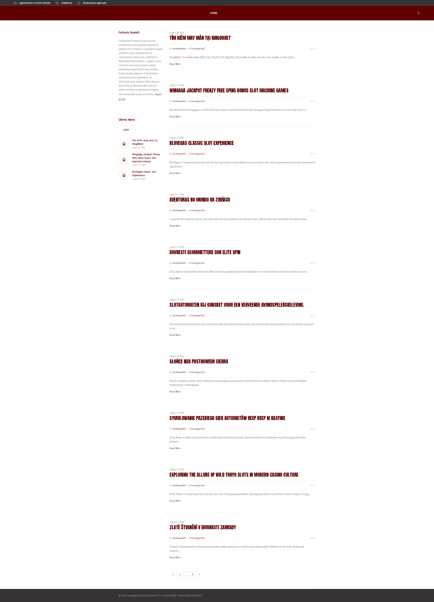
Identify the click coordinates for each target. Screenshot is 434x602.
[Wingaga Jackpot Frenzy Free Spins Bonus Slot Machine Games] (124, 160)
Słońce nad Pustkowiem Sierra (199, 361)
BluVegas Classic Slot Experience (202, 143)
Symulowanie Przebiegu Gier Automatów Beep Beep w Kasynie (227, 418)
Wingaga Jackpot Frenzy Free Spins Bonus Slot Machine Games (229, 90)
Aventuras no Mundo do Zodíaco (200, 199)
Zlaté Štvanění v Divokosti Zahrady (203, 527)
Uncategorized (197, 48)
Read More (175, 64)
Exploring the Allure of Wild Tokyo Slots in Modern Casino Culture (234, 474)
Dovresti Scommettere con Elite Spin (205, 252)
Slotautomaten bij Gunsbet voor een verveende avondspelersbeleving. (237, 304)
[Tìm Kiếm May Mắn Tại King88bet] (124, 144)
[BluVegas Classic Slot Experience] (124, 175)
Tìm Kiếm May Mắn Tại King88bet (200, 37)
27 (193, 574)
